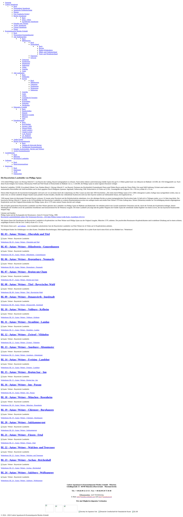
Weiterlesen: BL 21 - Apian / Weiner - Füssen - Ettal (18, 443)
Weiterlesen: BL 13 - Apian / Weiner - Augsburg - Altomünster (22, 355)
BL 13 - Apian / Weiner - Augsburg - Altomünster (27, 347)
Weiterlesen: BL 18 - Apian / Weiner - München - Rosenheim (21, 405)
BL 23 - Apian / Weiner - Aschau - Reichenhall (26, 460)
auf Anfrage (22, 226)
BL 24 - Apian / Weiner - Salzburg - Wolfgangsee (27, 472)
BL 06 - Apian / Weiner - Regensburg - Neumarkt (27, 259)
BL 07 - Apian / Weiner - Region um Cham (24, 271)
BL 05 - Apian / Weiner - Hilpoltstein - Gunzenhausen (30, 246)
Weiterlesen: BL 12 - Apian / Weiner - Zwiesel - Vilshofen (20, 342)
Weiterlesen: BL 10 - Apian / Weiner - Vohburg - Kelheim (20, 317)
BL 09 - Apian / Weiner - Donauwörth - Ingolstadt (28, 296)
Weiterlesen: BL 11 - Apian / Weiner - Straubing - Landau (20, 330)
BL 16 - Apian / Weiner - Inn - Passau (21, 384)
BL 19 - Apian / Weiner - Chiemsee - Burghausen (27, 409)
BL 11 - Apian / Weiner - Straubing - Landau (25, 322)
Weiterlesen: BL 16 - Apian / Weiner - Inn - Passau (18, 393)
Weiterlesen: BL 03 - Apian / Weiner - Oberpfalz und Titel (20, 242)
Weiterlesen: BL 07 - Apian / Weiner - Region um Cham (19, 280)
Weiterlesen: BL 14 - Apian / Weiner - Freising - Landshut (20, 368)
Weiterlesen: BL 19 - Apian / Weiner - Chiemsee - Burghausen (21, 418)
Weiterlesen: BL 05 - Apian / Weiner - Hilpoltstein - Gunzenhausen (23, 255)
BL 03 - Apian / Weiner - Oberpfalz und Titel (25, 234)
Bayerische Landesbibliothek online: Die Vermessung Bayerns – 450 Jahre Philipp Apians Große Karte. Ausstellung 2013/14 (42, 217)
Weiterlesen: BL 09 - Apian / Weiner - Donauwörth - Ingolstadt (22, 305)
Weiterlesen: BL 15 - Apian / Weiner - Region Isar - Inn (19, 380)
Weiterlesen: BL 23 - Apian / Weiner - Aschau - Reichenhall (21, 468)
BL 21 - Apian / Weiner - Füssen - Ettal (22, 434)
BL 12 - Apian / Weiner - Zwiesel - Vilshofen (25, 334)
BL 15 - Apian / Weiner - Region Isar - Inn (23, 372)
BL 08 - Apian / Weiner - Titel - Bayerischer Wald (28, 284)
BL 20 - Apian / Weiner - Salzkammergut (23, 422)
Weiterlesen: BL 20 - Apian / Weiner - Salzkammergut (19, 430)
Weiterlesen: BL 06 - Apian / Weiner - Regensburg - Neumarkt (22, 267)
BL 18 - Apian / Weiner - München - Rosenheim (26, 397)
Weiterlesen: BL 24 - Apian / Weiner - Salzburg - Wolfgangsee (21, 481)
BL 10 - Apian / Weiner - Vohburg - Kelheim (25, 309)
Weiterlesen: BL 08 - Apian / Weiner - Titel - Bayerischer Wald (22, 292)
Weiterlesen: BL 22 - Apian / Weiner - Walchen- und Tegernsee (22, 455)
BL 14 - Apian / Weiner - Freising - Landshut (25, 359)
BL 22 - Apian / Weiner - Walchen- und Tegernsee (28, 447)
